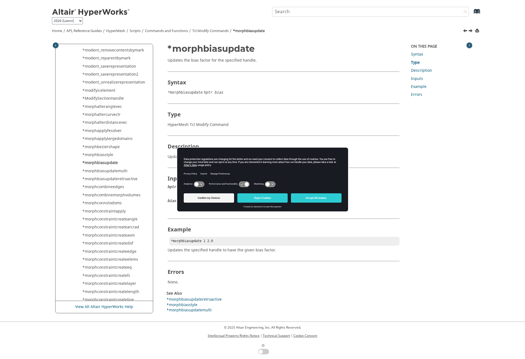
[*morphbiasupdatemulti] (471, 31)
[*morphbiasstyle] (465, 31)
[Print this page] (478, 31)
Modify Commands (210, 30)
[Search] (464, 12)
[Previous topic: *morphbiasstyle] (465, 31)
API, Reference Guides (84, 30)
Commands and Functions (166, 30)
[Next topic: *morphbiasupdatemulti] (471, 31)
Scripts (135, 30)
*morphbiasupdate (249, 30)
